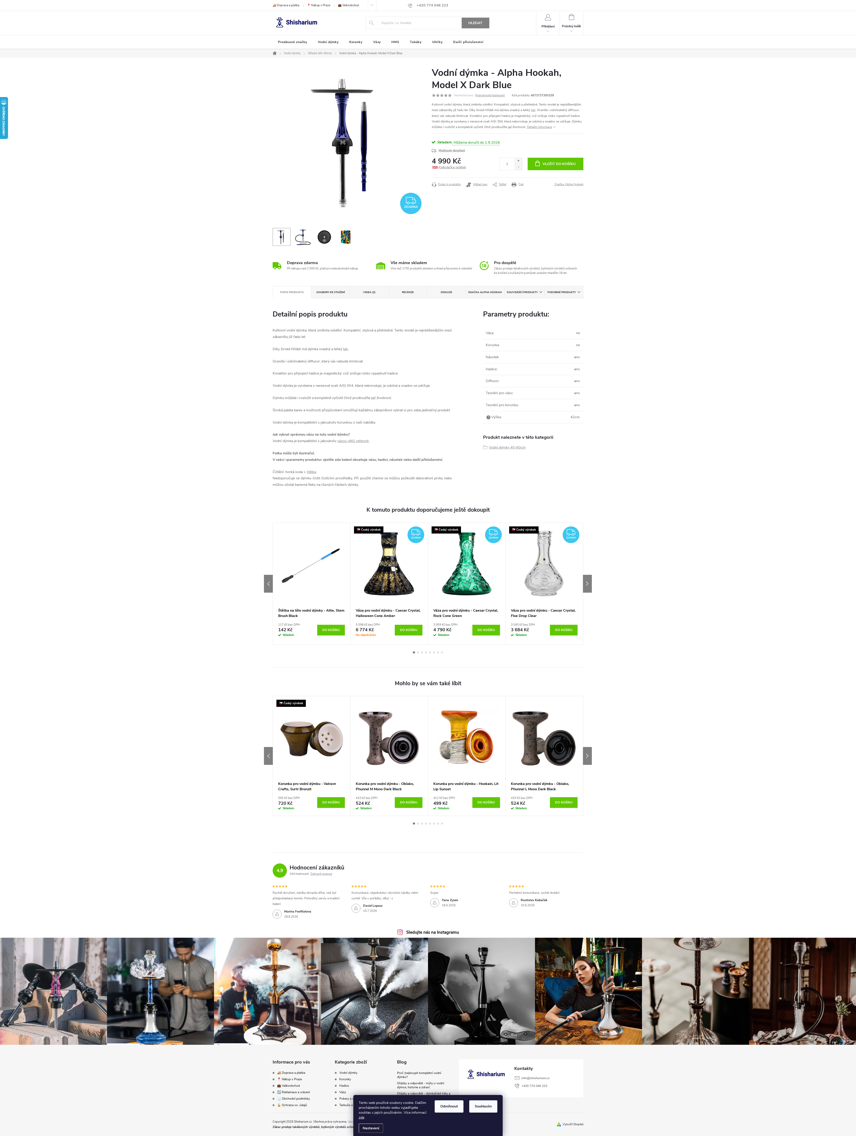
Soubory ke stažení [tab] (330, 292)
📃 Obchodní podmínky (293, 1099)
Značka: (568, 184)
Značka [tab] (485, 292)
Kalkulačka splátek (452, 167)
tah (533, 110)
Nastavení (371, 1128)
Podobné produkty (561, 292)
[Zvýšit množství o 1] (518, 161)
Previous (268, 584)
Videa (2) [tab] (369, 292)
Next (587, 584)
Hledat (475, 23)
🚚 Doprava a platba (286, 5)
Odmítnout (449, 1106)
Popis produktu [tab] (292, 292)
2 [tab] (418, 652)
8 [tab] (442, 652)
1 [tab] (414, 652)
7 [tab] (438, 652)
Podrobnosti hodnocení (490, 95)
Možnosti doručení (452, 150)
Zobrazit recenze (321, 874)
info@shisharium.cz (535, 1078)
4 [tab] (426, 652)
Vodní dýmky (348, 1073)
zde (361, 1117)
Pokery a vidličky (350, 1099)
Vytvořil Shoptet (573, 1124)
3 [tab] (422, 652)
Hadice (344, 1086)
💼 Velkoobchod (348, 5)
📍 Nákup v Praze (318, 5)
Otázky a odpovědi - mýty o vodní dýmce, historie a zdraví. (420, 1085)
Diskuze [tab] (446, 292)
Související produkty (522, 292)
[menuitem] (293, 42)
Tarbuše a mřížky (351, 1105)
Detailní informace (539, 127)
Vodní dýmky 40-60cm (507, 447)
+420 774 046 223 (534, 1086)
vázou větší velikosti (353, 441)
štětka (311, 472)
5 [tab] (430, 652)
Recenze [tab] (408, 292)
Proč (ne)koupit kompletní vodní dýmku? (419, 1075)
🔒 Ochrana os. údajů (292, 1105)
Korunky (345, 1079)
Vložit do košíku (559, 163)
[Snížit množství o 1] (518, 167)
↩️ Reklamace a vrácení (293, 1092)
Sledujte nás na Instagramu (432, 932)
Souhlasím (483, 1106)
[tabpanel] (311, 584)
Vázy (342, 1092)
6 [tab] (434, 652)
